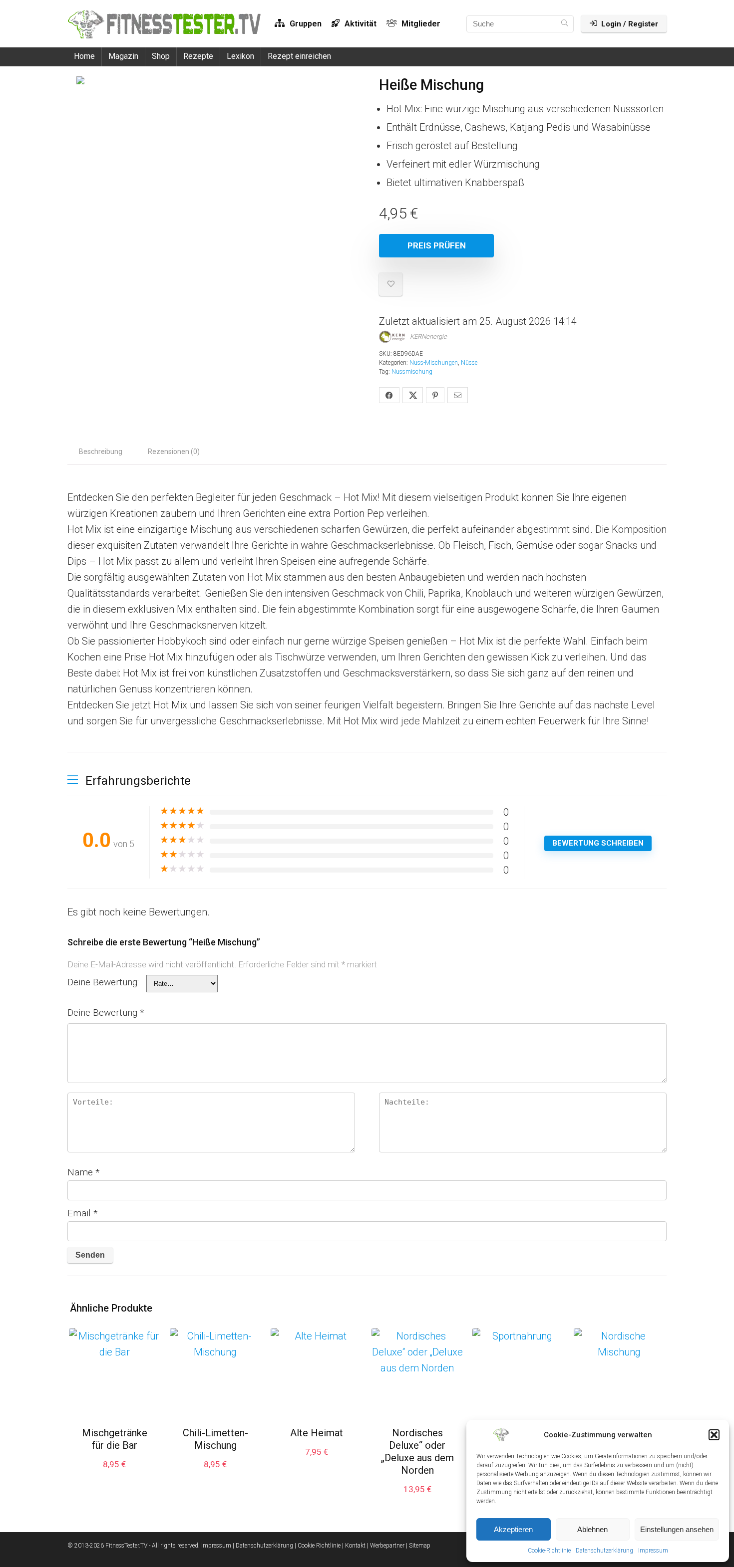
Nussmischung (411, 371)
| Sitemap (418, 1545)
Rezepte (198, 56)
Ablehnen (592, 1529)
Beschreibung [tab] (100, 451)
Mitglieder (419, 23)
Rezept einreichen (299, 56)
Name (83, 1172)
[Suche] (564, 23)
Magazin (123, 56)
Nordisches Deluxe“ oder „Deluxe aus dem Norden (417, 1451)
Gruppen (305, 23)
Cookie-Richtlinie (549, 1550)
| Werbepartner (385, 1545)
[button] (714, 1435)
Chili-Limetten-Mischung (215, 1439)
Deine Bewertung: (103, 982)
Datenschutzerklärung (604, 1550)
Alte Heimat (316, 1433)
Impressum (653, 1550)
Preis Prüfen (436, 245)
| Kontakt (354, 1545)
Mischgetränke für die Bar (114, 1439)
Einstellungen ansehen (677, 1529)
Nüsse (469, 362)
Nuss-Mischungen (433, 362)
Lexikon (240, 56)
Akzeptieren (513, 1529)
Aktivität (359, 23)
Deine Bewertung (105, 1012)
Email (82, 1213)
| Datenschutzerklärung (263, 1545)
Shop (161, 56)
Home (84, 56)
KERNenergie (428, 336)
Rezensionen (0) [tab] (174, 451)
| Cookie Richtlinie (318, 1545)
